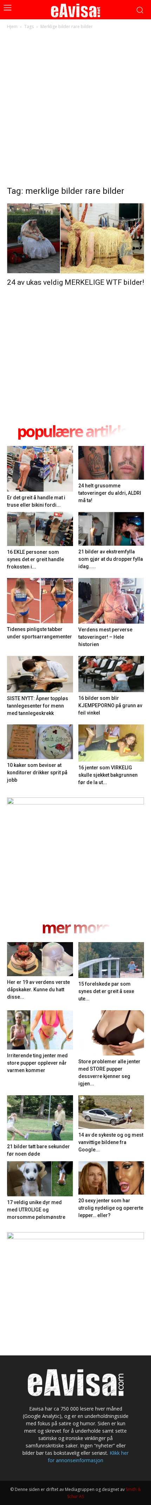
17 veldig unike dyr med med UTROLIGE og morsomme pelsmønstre (36, 1210)
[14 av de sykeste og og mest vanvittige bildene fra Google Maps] (111, 1112)
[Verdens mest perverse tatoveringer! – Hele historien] (111, 601)
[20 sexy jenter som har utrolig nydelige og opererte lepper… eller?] (111, 1178)
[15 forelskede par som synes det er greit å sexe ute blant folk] (111, 960)
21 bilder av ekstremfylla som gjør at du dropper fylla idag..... (110, 559)
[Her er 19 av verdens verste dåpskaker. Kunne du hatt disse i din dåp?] (40, 959)
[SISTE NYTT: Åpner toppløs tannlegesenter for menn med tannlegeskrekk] (40, 674)
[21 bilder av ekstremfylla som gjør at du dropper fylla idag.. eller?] (111, 529)
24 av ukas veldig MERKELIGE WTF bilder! (75, 282)
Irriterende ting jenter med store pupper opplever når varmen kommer (37, 1063)
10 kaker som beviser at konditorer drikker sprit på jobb (37, 772)
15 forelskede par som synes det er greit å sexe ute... (106, 991)
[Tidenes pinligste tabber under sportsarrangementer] (40, 600)
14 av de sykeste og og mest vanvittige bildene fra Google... (110, 1142)
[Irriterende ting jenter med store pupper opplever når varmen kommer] (40, 1030)
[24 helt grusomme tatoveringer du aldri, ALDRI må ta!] (111, 463)
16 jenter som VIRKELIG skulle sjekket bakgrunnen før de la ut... (108, 775)
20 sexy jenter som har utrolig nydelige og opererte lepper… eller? (110, 1208)
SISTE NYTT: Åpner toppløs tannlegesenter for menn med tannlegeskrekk (37, 706)
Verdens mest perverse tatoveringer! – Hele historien (105, 637)
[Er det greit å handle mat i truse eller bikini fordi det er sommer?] (40, 469)
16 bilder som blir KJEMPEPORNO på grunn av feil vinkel (110, 705)
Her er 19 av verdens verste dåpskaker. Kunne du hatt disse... (38, 989)
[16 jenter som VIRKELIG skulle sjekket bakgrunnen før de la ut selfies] (111, 742)
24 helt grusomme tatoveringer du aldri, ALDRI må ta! (109, 493)
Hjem (12, 26)
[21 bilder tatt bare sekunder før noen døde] (40, 1118)
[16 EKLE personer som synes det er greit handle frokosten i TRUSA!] (40, 529)
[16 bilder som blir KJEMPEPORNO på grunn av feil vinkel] (111, 674)
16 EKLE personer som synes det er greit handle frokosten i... (35, 559)
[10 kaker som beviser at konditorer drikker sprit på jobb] (40, 741)
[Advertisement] (75, 109)
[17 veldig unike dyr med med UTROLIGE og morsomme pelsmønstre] (40, 1179)
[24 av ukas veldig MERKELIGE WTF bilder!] (75, 238)
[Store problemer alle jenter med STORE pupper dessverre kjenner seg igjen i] (111, 1033)
